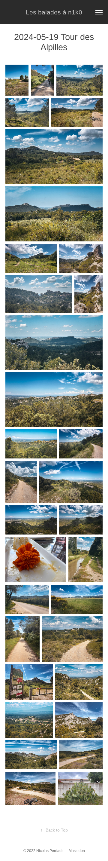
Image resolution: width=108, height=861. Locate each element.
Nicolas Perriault (49, 851)
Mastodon (77, 851)
